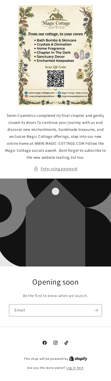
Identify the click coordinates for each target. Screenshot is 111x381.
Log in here (75, 367)
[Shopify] (78, 358)
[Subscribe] (96, 310)
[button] (55, 168)
